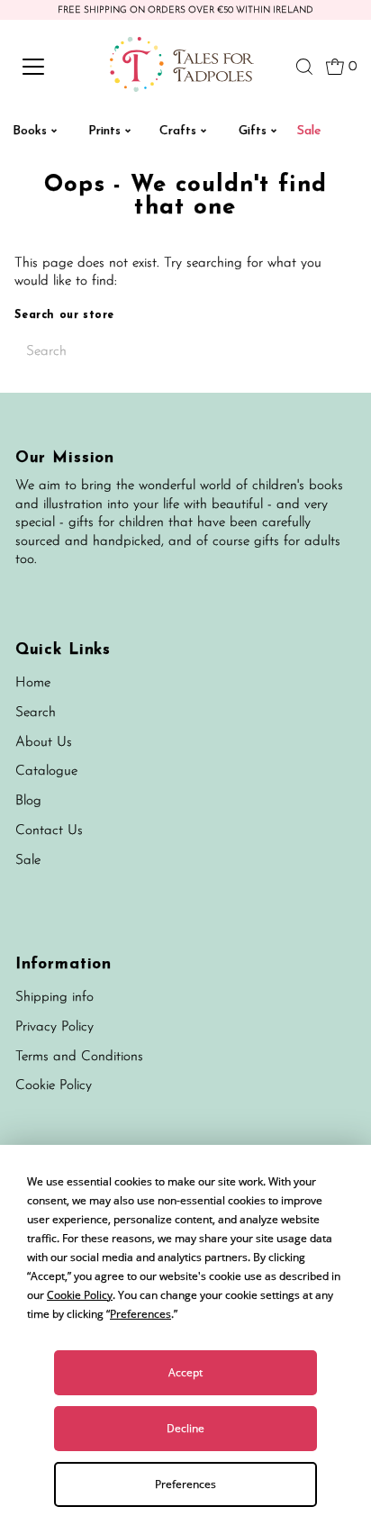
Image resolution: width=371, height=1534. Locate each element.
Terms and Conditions (79, 1057)
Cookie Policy (53, 1086)
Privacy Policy (54, 1027)
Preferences (185, 1484)
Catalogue (46, 771)
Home (32, 683)
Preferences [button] (140, 1313)
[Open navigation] (51, 66)
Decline (185, 1428)
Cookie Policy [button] (80, 1295)
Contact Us (49, 831)
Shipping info (54, 997)
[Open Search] (304, 67)
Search (35, 713)
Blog (28, 801)
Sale (28, 860)
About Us (43, 742)
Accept (185, 1372)
